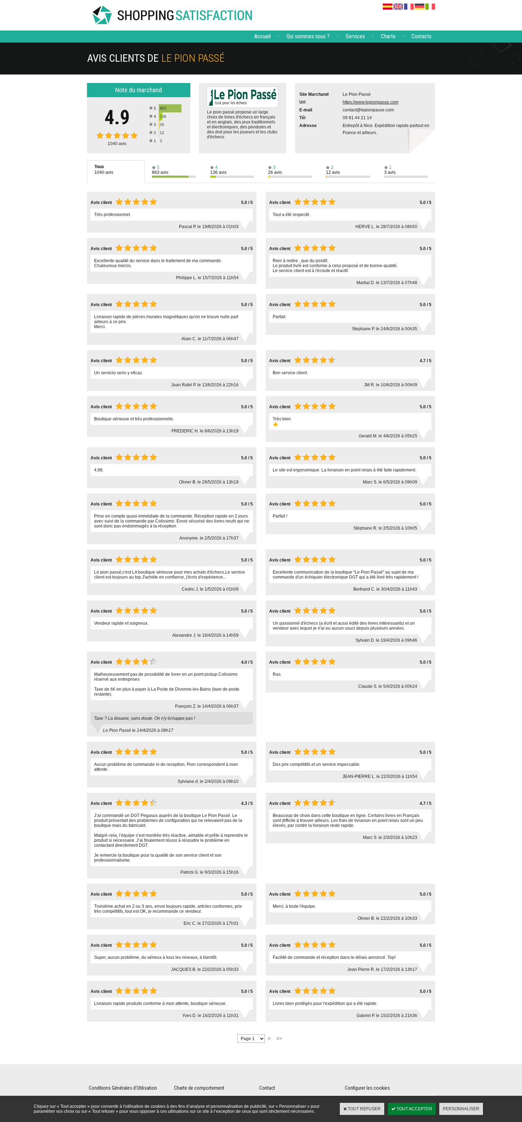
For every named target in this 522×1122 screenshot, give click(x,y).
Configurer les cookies (367, 1088)
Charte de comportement (199, 1088)
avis (117, 143)
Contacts (421, 36)
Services (355, 36)
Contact (267, 1088)
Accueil (262, 36)
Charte (388, 36)
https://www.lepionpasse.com (370, 102)
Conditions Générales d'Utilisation (123, 1088)
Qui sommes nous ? (308, 36)
